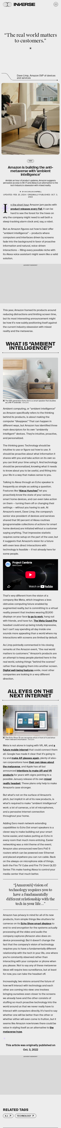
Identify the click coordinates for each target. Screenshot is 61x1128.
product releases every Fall (26, 208)
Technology (24, 1115)
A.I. (6, 1115)
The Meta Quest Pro (45, 620)
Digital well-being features (18, 670)
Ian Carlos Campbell (33, 192)
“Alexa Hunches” (29, 490)
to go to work (35, 616)
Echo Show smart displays (36, 923)
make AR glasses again (25, 758)
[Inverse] (24, 4)
